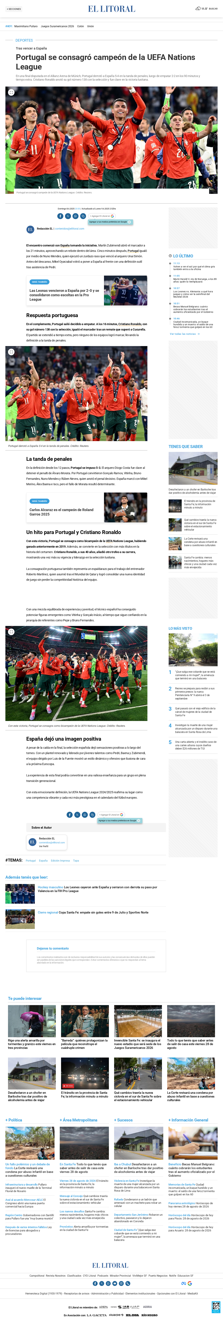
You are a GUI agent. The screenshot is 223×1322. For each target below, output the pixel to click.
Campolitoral (37, 1275)
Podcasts (102, 1275)
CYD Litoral (89, 1275)
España (65, 245)
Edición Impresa (60, 860)
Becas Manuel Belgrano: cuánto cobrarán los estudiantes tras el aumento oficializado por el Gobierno (193, 307)
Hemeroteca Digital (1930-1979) (43, 1293)
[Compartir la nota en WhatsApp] (75, 216)
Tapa (76, 860)
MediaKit (193, 1293)
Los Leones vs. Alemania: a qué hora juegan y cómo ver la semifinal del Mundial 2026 (193, 292)
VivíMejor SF (139, 1275)
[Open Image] (11, 92)
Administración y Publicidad (107, 1293)
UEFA (109, 541)
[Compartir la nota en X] (68, 216)
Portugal (133, 251)
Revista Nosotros (55, 1275)
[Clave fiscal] (216, 1312)
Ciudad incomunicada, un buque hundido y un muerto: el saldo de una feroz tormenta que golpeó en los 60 (193, 322)
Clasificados (74, 1275)
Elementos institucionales (140, 1293)
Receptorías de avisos (76, 1293)
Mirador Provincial (120, 1275)
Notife (172, 1275)
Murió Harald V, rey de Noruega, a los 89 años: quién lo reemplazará (195, 278)
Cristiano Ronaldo (129, 324)
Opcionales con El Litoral (171, 1293)
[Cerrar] (129, 222)
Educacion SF (185, 1275)
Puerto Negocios (158, 1275)
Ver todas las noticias (183, 333)
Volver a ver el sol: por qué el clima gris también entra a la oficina (194, 266)
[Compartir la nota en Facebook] (60, 216)
